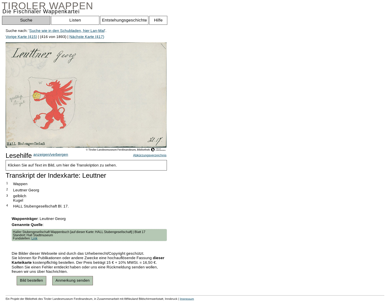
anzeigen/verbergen (50, 154)
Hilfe (195, 303)
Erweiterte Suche (20, 303)
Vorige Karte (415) (21, 37)
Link (34, 238)
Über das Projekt (174, 303)
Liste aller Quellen (141, 303)
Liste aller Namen (108, 303)
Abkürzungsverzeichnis (149, 155)
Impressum (187, 298)
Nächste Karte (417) (86, 37)
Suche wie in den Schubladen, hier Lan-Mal (67, 31)
